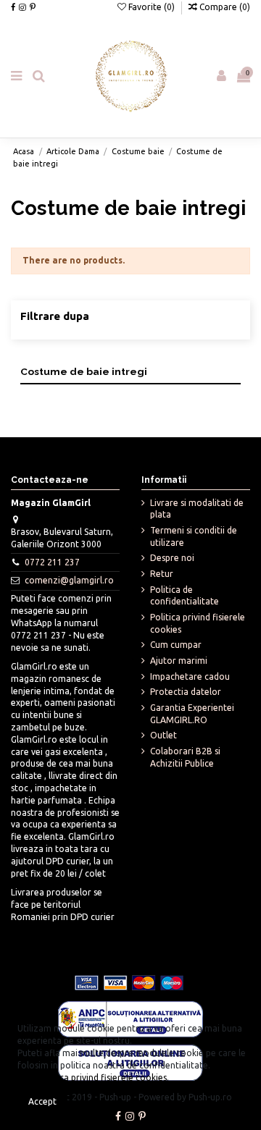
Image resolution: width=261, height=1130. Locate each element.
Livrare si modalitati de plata (197, 509)
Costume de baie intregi (83, 371)
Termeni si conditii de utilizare (193, 536)
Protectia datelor (185, 691)
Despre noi (172, 557)
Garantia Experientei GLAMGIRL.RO (192, 714)
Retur (161, 573)
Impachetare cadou (190, 676)
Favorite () (151, 7)
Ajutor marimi (178, 660)
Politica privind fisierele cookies (197, 623)
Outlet (163, 735)
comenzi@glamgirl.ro (69, 580)
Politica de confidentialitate (184, 596)
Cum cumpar (176, 644)
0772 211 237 (52, 562)
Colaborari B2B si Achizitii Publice (185, 757)
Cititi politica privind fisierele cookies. (93, 1077)
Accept (42, 1101)
